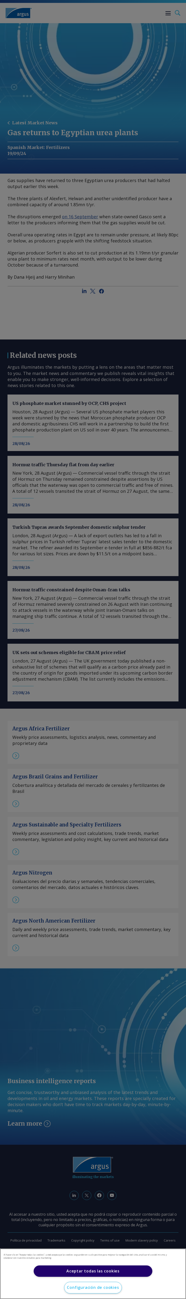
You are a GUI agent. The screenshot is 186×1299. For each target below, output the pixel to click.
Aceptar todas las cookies (93, 1271)
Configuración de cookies (93, 1287)
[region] (93, 1274)
